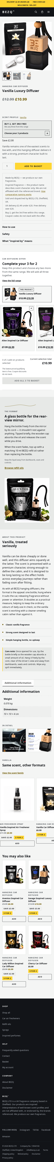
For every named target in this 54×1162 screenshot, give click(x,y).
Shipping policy (8, 1154)
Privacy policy (7, 1158)
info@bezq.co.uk (33, 1150)
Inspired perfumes (11, 1035)
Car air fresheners (11, 1018)
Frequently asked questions (15, 1050)
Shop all (6, 1012)
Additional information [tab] (18, 682)
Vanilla (23, 117)
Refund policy (23, 1154)
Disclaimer (7, 1087)
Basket (5, 1061)
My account (7, 1067)
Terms (45, 1150)
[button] (17, 843)
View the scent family (13, 773)
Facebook (45, 1130)
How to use (8, 227)
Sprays (5, 1029)
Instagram (25, 1130)
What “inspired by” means (17, 241)
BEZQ (8, 12)
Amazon (6, 1137)
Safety (6, 234)
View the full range (11, 280)
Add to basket (33, 166)
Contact (6, 1056)
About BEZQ (8, 1082)
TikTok (36, 1130)
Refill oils (6, 1024)
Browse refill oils (14, 468)
